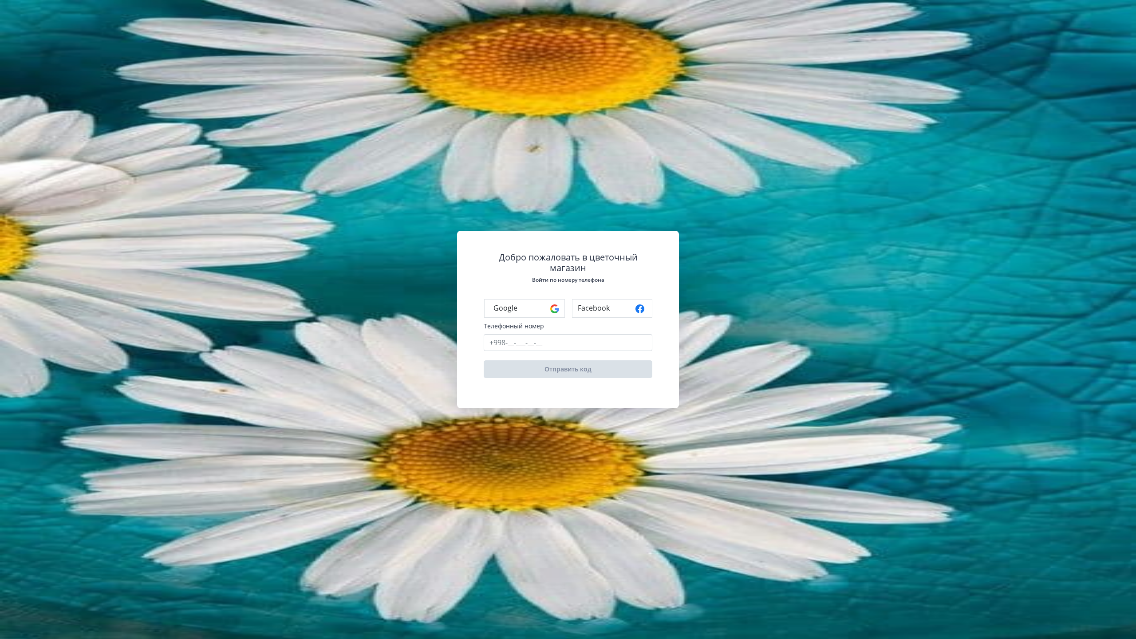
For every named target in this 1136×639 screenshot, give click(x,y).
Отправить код (568, 369)
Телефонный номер (514, 326)
